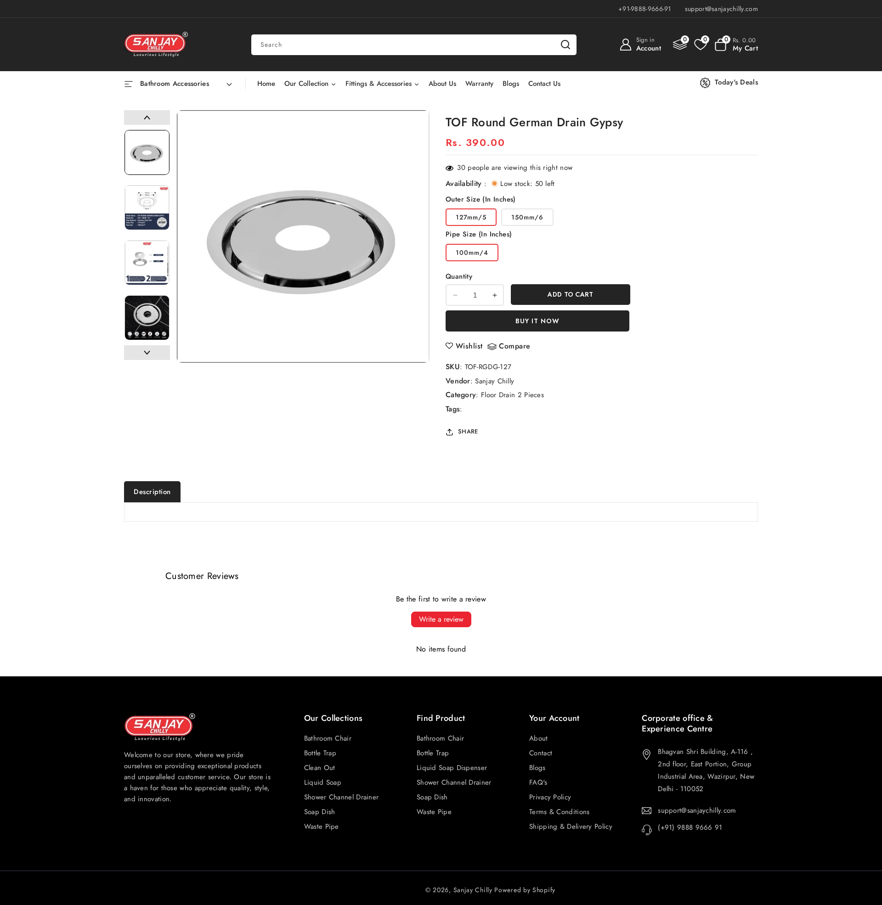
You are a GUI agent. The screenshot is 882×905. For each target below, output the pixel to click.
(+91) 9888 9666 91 (690, 827)
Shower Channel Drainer (454, 782)
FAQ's (538, 782)
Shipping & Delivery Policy (570, 826)
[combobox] (414, 44)
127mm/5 (471, 217)
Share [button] (468, 431)
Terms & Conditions (559, 812)
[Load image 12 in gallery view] (147, 262)
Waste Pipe (434, 812)
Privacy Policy (550, 797)
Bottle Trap (433, 753)
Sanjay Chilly (494, 381)
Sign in (645, 39)
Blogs (537, 768)
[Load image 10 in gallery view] (147, 152)
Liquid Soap (322, 782)
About (538, 738)
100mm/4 (472, 252)
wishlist (469, 346)
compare (515, 346)
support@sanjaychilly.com (697, 810)
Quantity (459, 276)
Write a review (441, 619)
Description (152, 492)
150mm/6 (527, 217)
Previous (147, 117)
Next (147, 352)
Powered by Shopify (524, 889)
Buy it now (537, 321)
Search (565, 44)
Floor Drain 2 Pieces (512, 395)
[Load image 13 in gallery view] (147, 317)
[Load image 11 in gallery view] (147, 207)
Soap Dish (432, 797)
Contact (540, 753)
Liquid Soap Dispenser (452, 768)
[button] (736, 44)
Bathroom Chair (440, 738)
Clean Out (319, 768)
